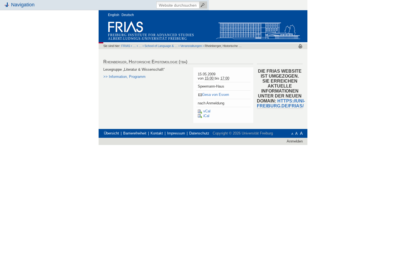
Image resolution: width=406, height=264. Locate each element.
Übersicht (111, 133)
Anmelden (295, 141)
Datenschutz (199, 133)
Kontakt (157, 133)
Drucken (300, 46)
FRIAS (125, 45)
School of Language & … (161, 45)
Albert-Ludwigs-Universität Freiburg (147, 39)
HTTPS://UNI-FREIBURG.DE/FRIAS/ (281, 103)
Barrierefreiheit (134, 133)
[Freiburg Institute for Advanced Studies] (258, 29)
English (113, 15)
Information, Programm (124, 77)
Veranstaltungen (191, 45)
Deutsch (128, 15)
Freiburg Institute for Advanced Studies (151, 35)
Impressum (176, 133)
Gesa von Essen (215, 95)
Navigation (23, 4)
